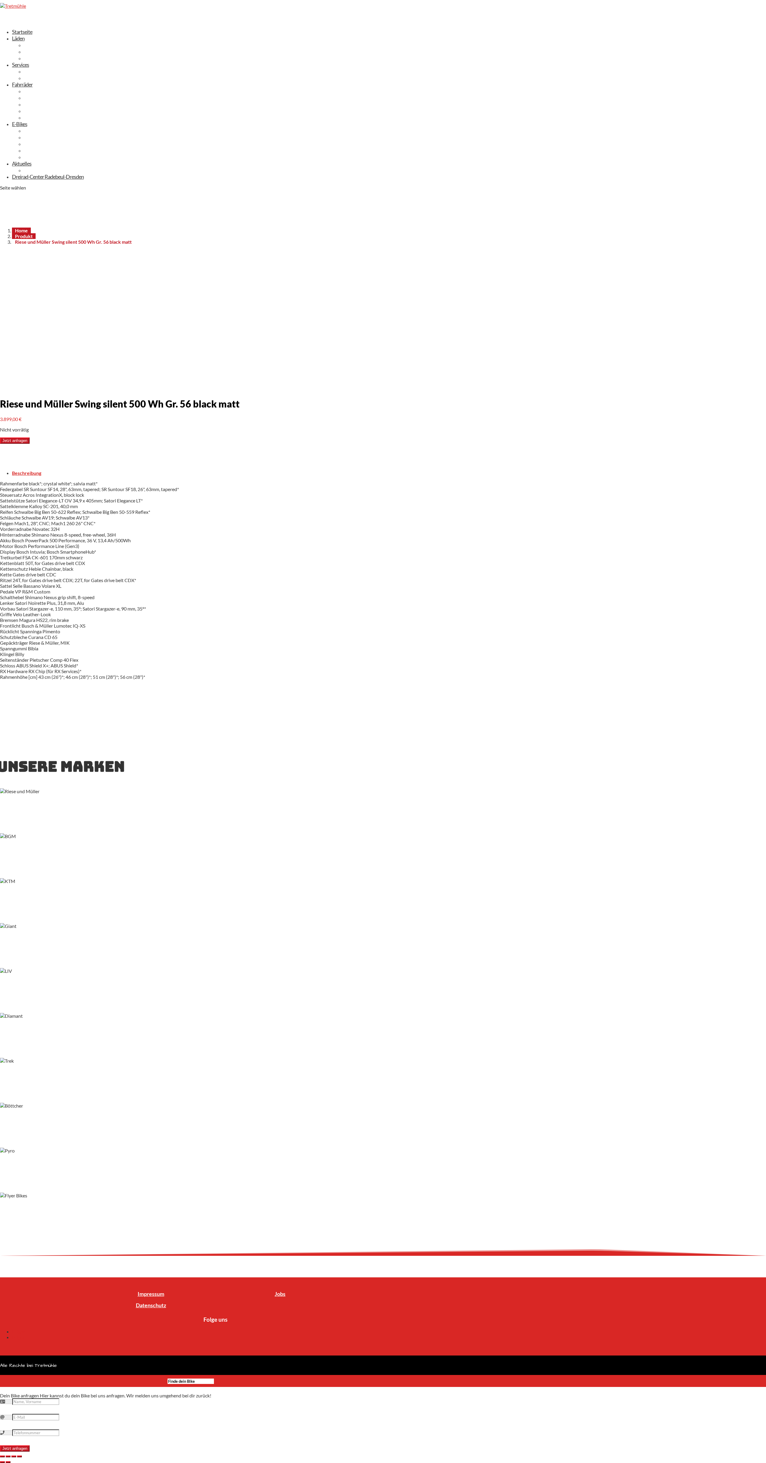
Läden (18, 38)
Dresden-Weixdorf (43, 45)
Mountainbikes (39, 117)
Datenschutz (151, 1305)
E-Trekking (34, 137)
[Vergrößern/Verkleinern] (19, 1456)
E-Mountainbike (40, 143)
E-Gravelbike (37, 150)
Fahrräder (22, 84)
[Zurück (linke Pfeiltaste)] (2, 1462)
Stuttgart (33, 58)
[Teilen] (8, 1456)
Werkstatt (34, 78)
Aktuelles (21, 163)
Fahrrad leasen (39, 71)
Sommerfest (37, 170)
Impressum (151, 1294)
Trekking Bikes (39, 91)
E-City (30, 130)
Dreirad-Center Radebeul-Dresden (48, 176)
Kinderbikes (36, 110)
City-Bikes (34, 97)
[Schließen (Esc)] (2, 1456)
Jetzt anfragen (14, 440)
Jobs (280, 1294)
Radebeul (34, 51)
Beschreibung (26, 473)
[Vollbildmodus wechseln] (13, 1456)
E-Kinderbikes (38, 157)
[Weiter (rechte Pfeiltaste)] (8, 1462)
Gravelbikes (36, 104)
